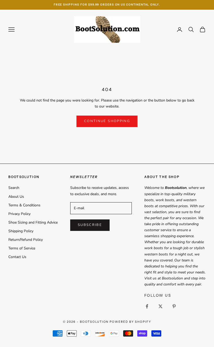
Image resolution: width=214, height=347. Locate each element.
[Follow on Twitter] (160, 306)
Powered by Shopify (130, 322)
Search (13, 187)
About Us (16, 196)
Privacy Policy (19, 213)
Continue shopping (107, 121)
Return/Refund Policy (25, 239)
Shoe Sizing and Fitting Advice (33, 222)
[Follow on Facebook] (147, 306)
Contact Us (17, 256)
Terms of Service (21, 248)
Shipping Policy (20, 231)
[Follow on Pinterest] (174, 306)
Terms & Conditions (24, 205)
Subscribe (90, 225)
